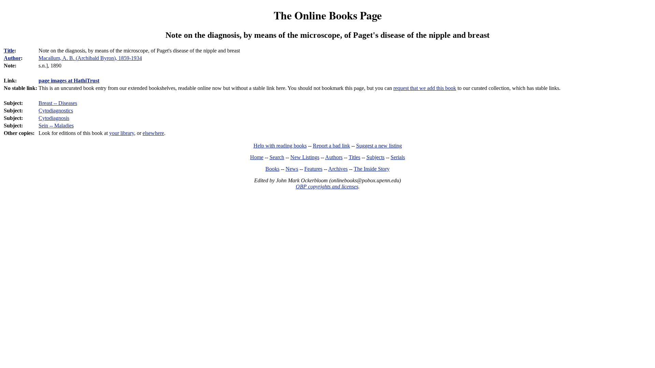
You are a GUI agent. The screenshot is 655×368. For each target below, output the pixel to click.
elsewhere (153, 133)
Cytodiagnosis (54, 118)
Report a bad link (331, 146)
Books (272, 169)
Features (313, 169)
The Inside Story (372, 169)
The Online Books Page (328, 15)
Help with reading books (280, 146)
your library (121, 133)
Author (12, 58)
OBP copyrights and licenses (327, 186)
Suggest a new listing (379, 146)
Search (277, 157)
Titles (354, 157)
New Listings (304, 157)
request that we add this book (424, 88)
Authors (334, 157)
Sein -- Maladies (56, 125)
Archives (338, 169)
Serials (398, 157)
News (292, 169)
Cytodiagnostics (56, 110)
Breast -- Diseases (58, 103)
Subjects (375, 157)
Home (256, 157)
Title (9, 50)
